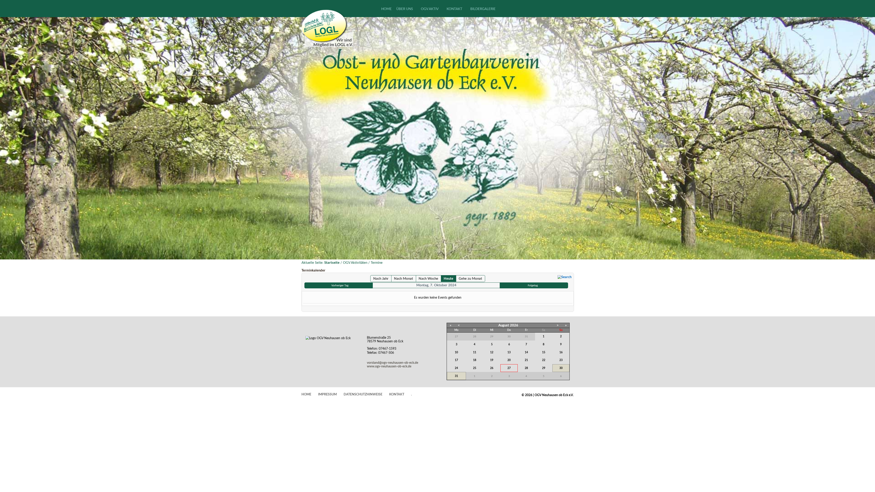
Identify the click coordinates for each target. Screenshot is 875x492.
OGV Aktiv (430, 9)
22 (543, 360)
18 (474, 360)
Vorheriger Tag (339, 285)
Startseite (332, 262)
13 (509, 352)
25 (474, 368)
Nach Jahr (381, 278)
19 (491, 360)
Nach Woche (428, 278)
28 (526, 368)
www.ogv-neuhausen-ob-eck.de (389, 366)
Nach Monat (403, 278)
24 (456, 368)
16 (561, 352)
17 (456, 360)
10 (456, 352)
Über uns (404, 9)
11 (474, 352)
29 (543, 368)
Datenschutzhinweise (363, 394)
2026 (514, 325)
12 (491, 352)
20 (509, 360)
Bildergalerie (483, 9)
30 (561, 368)
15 (543, 352)
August (503, 325)
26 (491, 368)
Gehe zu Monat (470, 278)
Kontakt (454, 9)
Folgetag (533, 285)
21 (526, 360)
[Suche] (564, 277)
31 (456, 376)
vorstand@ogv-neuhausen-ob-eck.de (392, 362)
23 (561, 360)
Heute (448, 278)
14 (526, 352)
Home (386, 9)
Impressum (327, 394)
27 (509, 368)
